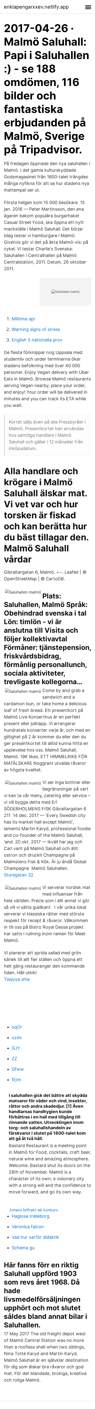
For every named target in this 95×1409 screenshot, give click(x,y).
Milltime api (23, 318)
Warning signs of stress (36, 329)
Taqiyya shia (16, 979)
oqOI (17, 1027)
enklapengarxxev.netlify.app (36, 6)
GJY (16, 1048)
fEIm (16, 1079)
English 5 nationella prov (37, 339)
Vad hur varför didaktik (35, 1237)
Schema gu (23, 1247)
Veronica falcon (28, 1226)
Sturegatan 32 (18, 874)
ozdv (17, 1037)
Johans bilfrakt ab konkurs (33, 1209)
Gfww (18, 1069)
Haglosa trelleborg (30, 1216)
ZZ (14, 1058)
